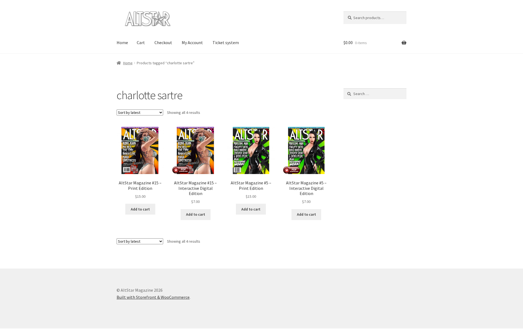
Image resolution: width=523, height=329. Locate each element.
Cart (141, 42)
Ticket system (225, 42)
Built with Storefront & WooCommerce (153, 297)
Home (122, 42)
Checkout (163, 42)
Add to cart (140, 209)
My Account (192, 42)
